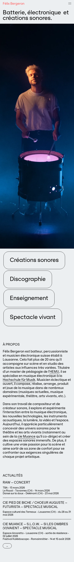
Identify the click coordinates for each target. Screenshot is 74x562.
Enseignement (29, 298)
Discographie (28, 279)
